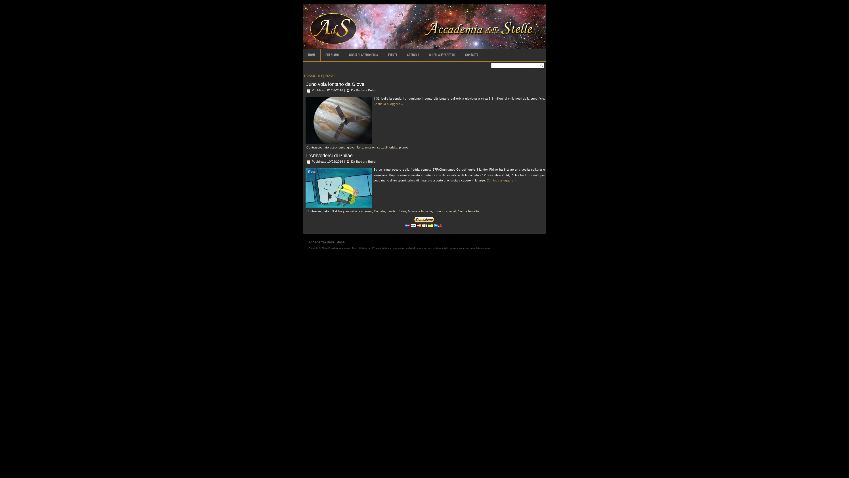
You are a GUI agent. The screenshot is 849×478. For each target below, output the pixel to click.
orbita (393, 147)
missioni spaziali (376, 147)
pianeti (403, 147)
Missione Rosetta (420, 211)
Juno (359, 147)
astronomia (337, 147)
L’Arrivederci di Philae (329, 155)
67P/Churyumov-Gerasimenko (351, 211)
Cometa (379, 211)
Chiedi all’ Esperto (442, 54)
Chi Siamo (332, 54)
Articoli (413, 54)
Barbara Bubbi (366, 90)
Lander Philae (396, 211)
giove (351, 147)
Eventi (392, 54)
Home (311, 54)
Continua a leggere (388, 104)
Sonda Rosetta (468, 211)
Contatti (471, 54)
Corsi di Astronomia (363, 54)
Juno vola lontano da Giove (335, 84)
